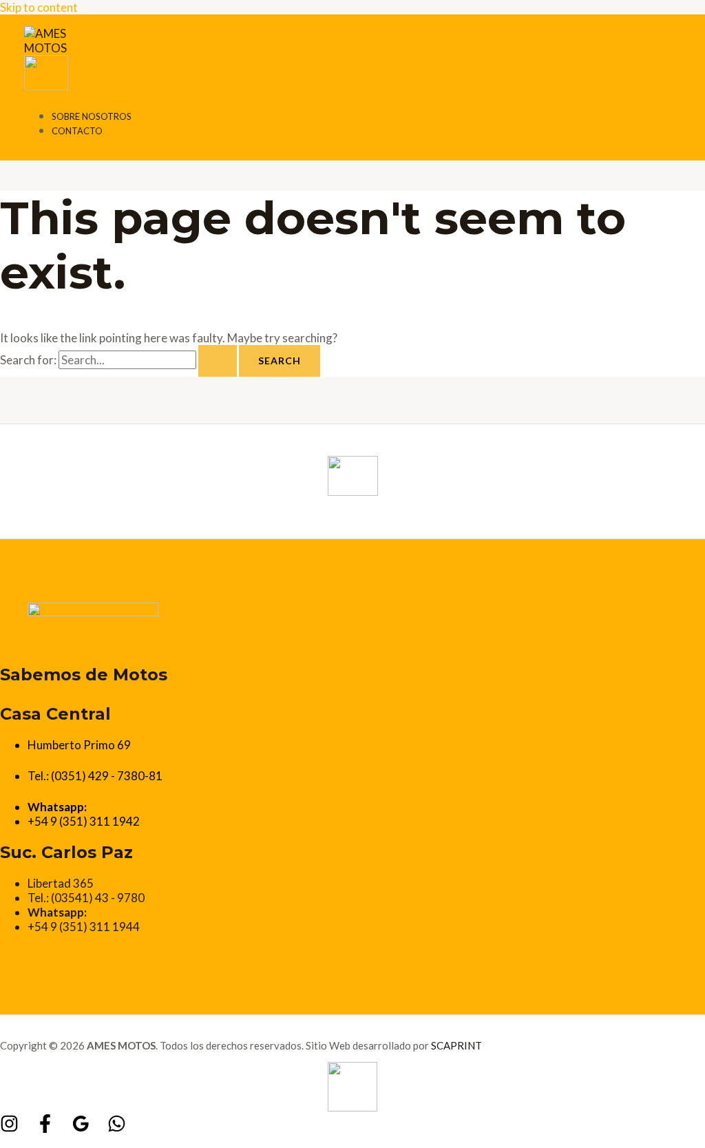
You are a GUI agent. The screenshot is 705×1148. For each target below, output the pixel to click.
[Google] (81, 1128)
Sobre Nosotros (91, 116)
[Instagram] (9, 1128)
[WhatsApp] (116, 1128)
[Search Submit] (217, 361)
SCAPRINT (456, 1045)
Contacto (77, 130)
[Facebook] (45, 1128)
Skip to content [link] (39, 7)
